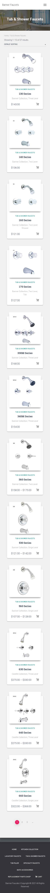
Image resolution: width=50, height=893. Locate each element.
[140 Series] (25, 132)
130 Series (25, 93)
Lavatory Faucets (13, 856)
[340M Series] (25, 391)
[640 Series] (25, 708)
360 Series (25, 479)
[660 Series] (25, 771)
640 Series (25, 732)
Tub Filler (14, 863)
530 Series (25, 542)
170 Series (25, 286)
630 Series (25, 669)
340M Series (25, 416)
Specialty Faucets (31, 863)
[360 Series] (25, 455)
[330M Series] (25, 328)
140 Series (25, 157)
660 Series (25, 795)
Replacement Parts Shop (19, 877)
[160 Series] (25, 195)
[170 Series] (25, 262)
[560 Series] (25, 581)
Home (6, 36)
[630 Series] (25, 644)
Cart (40, 877)
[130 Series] (25, 69)
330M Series (25, 353)
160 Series (25, 220)
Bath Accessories (25, 870)
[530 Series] (25, 518)
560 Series (25, 606)
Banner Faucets (12, 883)
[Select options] (37, 104)
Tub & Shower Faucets (25, 89)
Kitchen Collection (29, 849)
